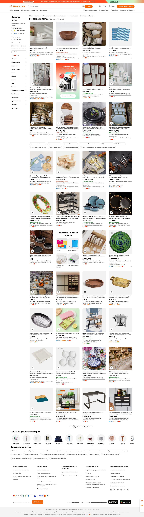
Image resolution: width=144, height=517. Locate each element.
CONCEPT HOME (113, 303)
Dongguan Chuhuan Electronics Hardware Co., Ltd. (94, 262)
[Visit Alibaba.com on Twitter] (118, 490)
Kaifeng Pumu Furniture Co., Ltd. (64, 303)
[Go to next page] (91, 426)
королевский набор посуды (38, 143)
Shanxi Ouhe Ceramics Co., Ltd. (117, 264)
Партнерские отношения (117, 482)
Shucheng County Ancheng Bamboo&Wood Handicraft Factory (68, 186)
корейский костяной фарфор (59, 458)
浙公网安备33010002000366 (99, 514)
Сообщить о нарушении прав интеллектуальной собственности (95, 483)
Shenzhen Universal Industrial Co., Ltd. (92, 225)
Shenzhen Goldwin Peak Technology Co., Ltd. (41, 134)
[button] (83, 6)
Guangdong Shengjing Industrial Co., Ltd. (119, 225)
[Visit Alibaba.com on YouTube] (125, 490)
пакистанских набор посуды (39, 147)
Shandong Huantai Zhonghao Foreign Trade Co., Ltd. (41, 54)
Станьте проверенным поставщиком (120, 479)
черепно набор (16, 454)
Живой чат (88, 473)
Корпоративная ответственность (22, 476)
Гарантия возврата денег (43, 473)
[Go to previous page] (71, 426)
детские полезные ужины (72, 147)
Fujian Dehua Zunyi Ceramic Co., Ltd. (91, 135)
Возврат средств (90, 479)
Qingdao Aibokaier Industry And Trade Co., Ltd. (68, 339)
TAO (85, 509)
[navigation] (18, 221)
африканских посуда (55, 143)
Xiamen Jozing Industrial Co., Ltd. (90, 96)
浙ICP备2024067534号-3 (114, 514)
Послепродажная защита (44, 481)
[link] (142, 501)
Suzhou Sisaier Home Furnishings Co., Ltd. (119, 137)
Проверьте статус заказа (117, 476)
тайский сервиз (121, 143)
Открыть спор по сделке (92, 476)
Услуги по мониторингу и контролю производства (46, 485)
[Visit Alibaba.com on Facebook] (111, 490)
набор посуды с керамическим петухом (71, 451)
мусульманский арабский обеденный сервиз (53, 454)
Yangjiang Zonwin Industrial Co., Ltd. (65, 57)
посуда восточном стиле (41, 458)
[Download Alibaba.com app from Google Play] (125, 502)
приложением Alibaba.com (99, 502)
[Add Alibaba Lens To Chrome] (37, 502)
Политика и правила (42, 489)
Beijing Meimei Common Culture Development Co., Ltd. (120, 54)
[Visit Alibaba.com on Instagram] (121, 490)
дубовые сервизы (94, 454)
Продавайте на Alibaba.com (117, 470)
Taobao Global (78, 509)
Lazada (72, 509)
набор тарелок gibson (55, 147)
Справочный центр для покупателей (96, 470)
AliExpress (48, 509)
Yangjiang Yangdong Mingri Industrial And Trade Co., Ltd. (68, 137)
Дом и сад (38, 15)
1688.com (54, 509)
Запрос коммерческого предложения (72, 475)
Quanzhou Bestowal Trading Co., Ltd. (39, 183)
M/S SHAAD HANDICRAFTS (89, 341)
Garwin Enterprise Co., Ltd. (115, 185)
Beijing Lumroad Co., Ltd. (62, 223)
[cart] (105, 6)
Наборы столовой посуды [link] (87, 15)
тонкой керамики (108, 143)
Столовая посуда (73, 15)
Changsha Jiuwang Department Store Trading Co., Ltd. (41, 97)
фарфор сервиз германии (31, 454)
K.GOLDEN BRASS (113, 340)
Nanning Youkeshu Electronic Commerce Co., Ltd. (94, 56)
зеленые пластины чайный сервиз (118, 451)
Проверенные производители (70, 472)
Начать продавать (115, 473)
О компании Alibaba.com (20, 466)
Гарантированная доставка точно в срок (46, 477)
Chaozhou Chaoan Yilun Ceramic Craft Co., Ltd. (120, 95)
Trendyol (90, 509)
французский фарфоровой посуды (77, 454)
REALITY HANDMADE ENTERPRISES (91, 303)
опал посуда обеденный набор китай (90, 143)
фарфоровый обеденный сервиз (111, 454)
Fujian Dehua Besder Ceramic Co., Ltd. (40, 303)
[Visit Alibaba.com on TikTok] (128, 490)
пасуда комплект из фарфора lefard (21, 458)
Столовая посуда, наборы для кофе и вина (54, 15)
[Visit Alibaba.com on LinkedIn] (115, 490)
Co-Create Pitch (17, 473)
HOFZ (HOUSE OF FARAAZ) (37, 340)
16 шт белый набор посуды (19, 451)
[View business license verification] (87, 514)
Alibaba (31, 15)
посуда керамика (52, 451)
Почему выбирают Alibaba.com (21, 470)
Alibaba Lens (21, 502)
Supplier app (75, 502)
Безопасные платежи (43, 470)
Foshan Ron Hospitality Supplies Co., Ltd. (40, 262)
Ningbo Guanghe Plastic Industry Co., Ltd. (93, 186)
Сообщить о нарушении (92, 487)
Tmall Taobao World (64, 509)
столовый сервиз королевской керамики (95, 451)
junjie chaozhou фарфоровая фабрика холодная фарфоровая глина (99, 147)
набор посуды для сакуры (37, 451)
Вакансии (15, 479)
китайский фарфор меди (71, 143)
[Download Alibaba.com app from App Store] (113, 502)
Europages (96, 509)
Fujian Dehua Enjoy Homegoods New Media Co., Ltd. (41, 225)
